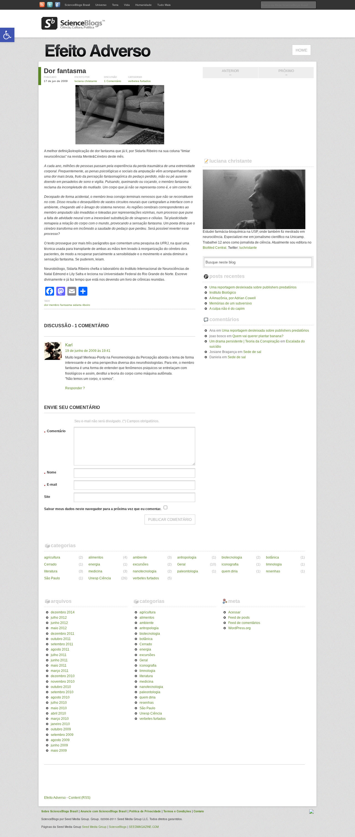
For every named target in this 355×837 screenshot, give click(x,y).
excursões (140, 564)
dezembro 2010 (63, 676)
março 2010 (60, 719)
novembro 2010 (63, 682)
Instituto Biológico (222, 293)
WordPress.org (239, 628)
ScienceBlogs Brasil (77, 4)
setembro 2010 (62, 692)
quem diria (230, 571)
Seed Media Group (94, 827)
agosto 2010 (60, 697)
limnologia (274, 564)
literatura (50, 571)
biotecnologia (232, 557)
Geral (181, 564)
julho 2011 (59, 655)
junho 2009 (59, 745)
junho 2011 (59, 660)
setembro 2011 (62, 644)
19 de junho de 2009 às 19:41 (87, 351)
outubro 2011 (61, 639)
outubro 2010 (61, 687)
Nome (50, 473)
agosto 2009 (60, 740)
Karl (68, 344)
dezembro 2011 (62, 634)
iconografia (230, 564)
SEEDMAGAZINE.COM (144, 827)
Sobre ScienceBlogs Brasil (59, 811)
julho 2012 (59, 618)
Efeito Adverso (55, 798)
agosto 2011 (60, 649)
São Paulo (52, 578)
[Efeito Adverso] (100, 58)
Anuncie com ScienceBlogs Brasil (103, 811)
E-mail (50, 485)
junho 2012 (59, 623)
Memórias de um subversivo (230, 303)
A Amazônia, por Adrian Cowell (232, 298)
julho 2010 (59, 703)
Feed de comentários (244, 623)
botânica (272, 557)
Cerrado (50, 564)
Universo (100, 4)
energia (94, 564)
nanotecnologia (144, 571)
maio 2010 (59, 708)
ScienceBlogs (117, 827)
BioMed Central (214, 248)
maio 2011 (59, 665)
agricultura (52, 557)
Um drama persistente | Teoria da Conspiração (244, 341)
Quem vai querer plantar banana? (257, 336)
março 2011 (60, 671)
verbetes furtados (139, 81)
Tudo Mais (164, 4)
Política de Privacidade (145, 811)
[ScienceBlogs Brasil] (73, 27)
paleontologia (187, 571)
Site (47, 497)
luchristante (248, 248)
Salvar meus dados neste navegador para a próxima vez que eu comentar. (102, 509)
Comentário (54, 432)
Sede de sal (252, 352)
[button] (7, 35)
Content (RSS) (79, 798)
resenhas (273, 571)
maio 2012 (59, 628)
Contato (199, 811)
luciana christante (86, 81)
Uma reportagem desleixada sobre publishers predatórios (252, 287)
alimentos (95, 557)
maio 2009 (59, 750)
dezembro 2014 (63, 612)
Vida (127, 4)
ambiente (140, 557)
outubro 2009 (61, 729)
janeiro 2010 (60, 724)
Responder (73, 388)
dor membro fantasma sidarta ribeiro (67, 304)
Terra (115, 4)
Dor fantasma (65, 71)
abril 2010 (58, 713)
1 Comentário (112, 81)
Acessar (234, 612)
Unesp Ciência (99, 578)
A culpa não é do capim (227, 309)
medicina (95, 571)
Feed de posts (239, 618)
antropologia (186, 557)
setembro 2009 (62, 735)
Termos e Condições (177, 811)
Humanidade (143, 4)
